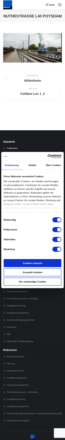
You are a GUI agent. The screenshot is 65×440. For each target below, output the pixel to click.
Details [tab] (32, 165)
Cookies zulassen (32, 263)
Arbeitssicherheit (15, 370)
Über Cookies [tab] (53, 165)
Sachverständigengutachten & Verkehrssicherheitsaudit (34, 413)
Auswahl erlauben (32, 272)
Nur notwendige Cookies (32, 281)
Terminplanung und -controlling (22, 298)
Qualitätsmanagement (18, 312)
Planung (11, 363)
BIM (9, 334)
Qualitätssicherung (16, 305)
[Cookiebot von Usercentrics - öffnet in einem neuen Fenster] (47, 156)
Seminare (11, 327)
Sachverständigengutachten (21, 320)
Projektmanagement (17, 378)
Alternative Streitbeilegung (20, 341)
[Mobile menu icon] (60, 5)
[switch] (56, 229)
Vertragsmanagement (17, 291)
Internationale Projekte (18, 420)
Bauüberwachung (15, 356)
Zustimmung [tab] (12, 165)
